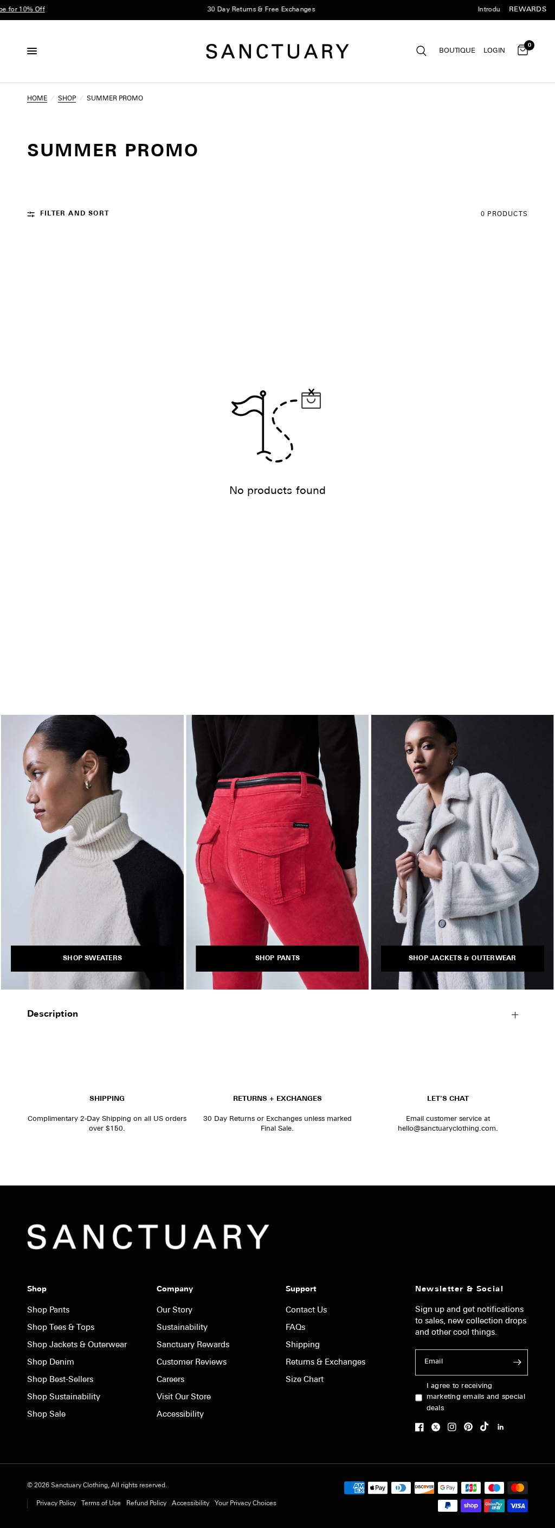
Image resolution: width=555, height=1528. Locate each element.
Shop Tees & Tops (60, 1328)
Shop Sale (46, 1415)
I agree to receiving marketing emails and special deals (476, 1397)
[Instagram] (455, 1427)
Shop (37, 1290)
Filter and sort (74, 214)
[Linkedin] (503, 1427)
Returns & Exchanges (325, 1363)
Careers (170, 1380)
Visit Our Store (184, 1397)
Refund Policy (146, 1503)
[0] (521, 51)
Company (175, 1290)
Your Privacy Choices (245, 1503)
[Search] (421, 51)
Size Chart (305, 1380)
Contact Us (306, 1311)
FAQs (295, 1328)
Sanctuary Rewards (193, 1345)
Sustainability (182, 1328)
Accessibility (180, 1415)
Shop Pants (48, 1311)
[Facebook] (422, 1427)
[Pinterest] (471, 1427)
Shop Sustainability (63, 1397)
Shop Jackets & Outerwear (77, 1345)
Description (53, 1014)
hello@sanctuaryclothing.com (447, 1128)
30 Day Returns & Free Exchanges (243, 10)
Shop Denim (50, 1363)
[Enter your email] (517, 1362)
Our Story (174, 1311)
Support (301, 1290)
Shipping (303, 1345)
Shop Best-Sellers (60, 1380)
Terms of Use (101, 1503)
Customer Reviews (192, 1363)
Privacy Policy (56, 1503)
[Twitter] (438, 1427)
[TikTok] (487, 1426)
